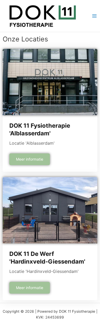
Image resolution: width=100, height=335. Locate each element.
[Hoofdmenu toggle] (94, 16)
